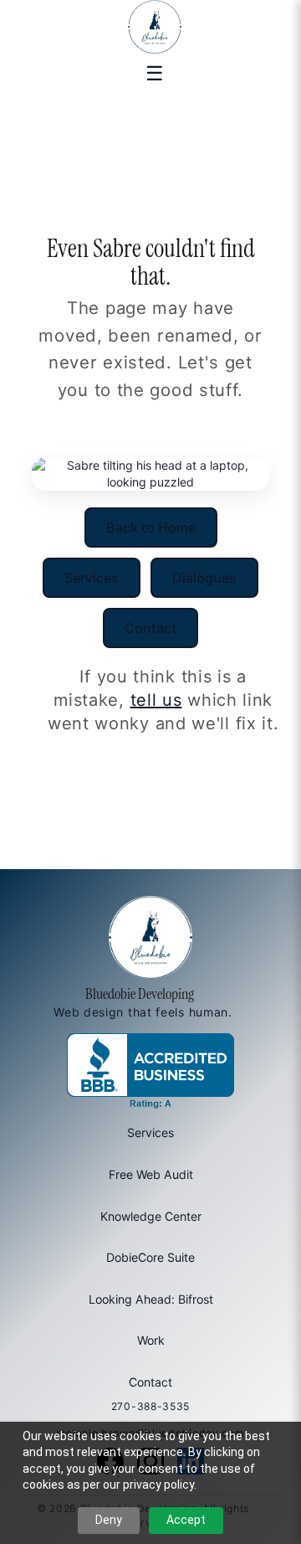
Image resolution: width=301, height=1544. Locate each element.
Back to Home (151, 527)
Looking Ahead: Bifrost (151, 1299)
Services (91, 577)
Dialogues (204, 577)
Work (151, 1340)
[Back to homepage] (150, 940)
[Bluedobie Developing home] (150, 27)
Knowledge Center (151, 1216)
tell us (156, 700)
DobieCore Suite (150, 1257)
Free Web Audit (151, 1174)
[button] (154, 72)
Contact (150, 628)
